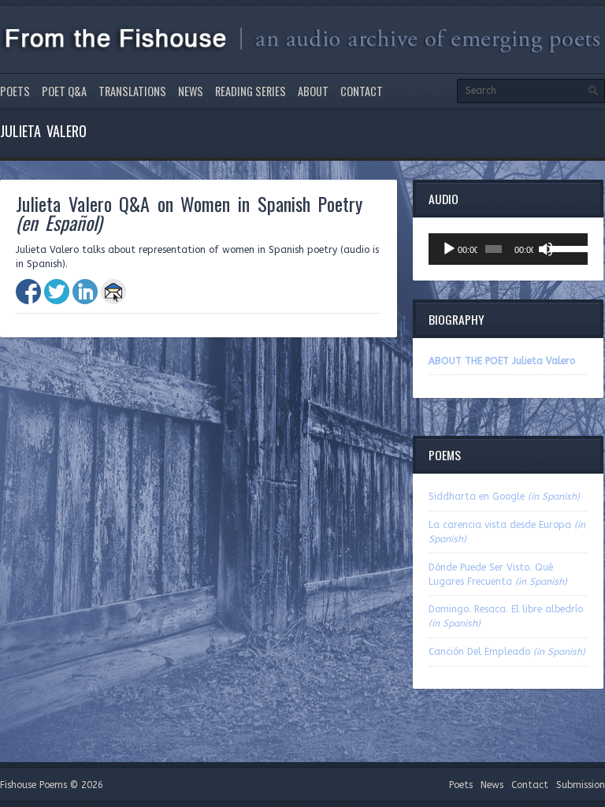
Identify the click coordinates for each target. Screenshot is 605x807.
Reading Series (250, 91)
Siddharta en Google (504, 496)
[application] (508, 249)
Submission (580, 784)
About (313, 91)
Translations (132, 91)
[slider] (565, 247)
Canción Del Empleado (507, 651)
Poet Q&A (64, 91)
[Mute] (546, 249)
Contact (361, 91)
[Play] (449, 249)
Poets (15, 91)
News (190, 91)
